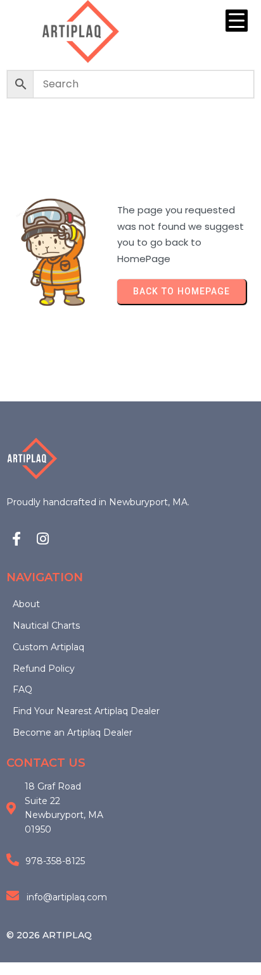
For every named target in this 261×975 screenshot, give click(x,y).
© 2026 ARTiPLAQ (49, 935)
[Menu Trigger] (237, 20)
